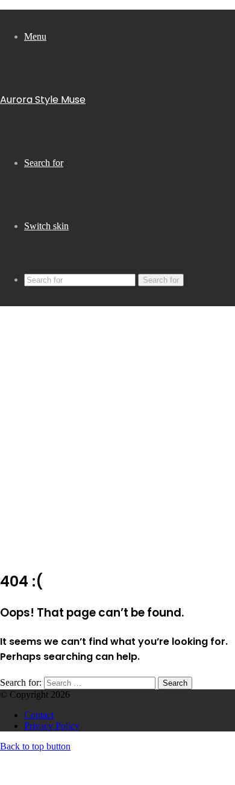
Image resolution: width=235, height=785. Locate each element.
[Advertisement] (117, 441)
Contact (39, 715)
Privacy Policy (52, 726)
